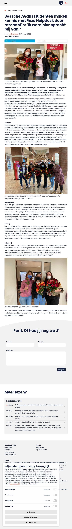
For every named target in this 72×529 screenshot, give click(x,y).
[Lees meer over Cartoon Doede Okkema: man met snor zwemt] (36, 422)
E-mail (40, 342)
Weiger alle (31, 512)
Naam (8, 342)
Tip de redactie (41, 450)
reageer (13, 41)
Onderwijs (8, 447)
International (9, 452)
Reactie (9, 350)
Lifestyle (7, 450)
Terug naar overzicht (14, 10)
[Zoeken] (61, 3)
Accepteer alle (31, 522)
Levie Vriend (13, 34)
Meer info (47, 489)
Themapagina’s (10, 454)
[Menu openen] (5, 3)
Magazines (40, 447)
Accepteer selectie (31, 517)
